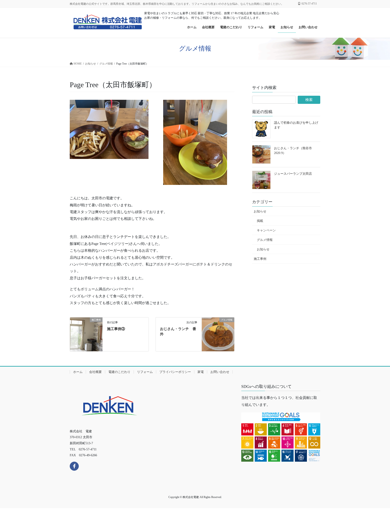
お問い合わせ (219, 372)
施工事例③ (116, 329)
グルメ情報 (265, 240)
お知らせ (260, 211)
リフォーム (145, 372)
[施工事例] (86, 334)
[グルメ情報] (218, 334)
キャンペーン (266, 230)
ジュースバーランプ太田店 (293, 173)
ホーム (78, 372)
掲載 (260, 221)
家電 (200, 372)
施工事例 (260, 259)
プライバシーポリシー (175, 372)
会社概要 (95, 372)
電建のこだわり (119, 372)
